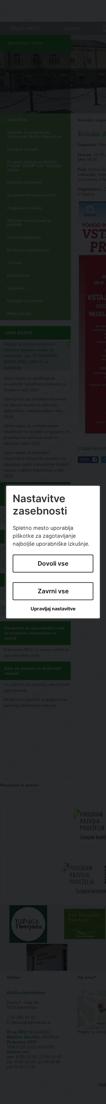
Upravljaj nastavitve (53, 609)
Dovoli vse (53, 563)
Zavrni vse (53, 591)
